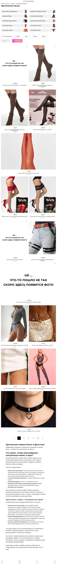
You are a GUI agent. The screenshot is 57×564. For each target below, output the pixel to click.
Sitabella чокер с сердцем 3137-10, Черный (28, 431)
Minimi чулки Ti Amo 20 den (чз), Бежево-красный (14, 216)
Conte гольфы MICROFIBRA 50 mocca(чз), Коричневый (14, 130)
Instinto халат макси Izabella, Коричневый (14, 85)
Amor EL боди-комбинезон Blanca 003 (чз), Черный (42, 388)
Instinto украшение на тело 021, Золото (42, 345)
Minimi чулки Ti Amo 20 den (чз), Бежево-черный (42, 216)
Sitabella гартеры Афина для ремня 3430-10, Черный (42, 260)
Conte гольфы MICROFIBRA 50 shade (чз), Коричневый (42, 86)
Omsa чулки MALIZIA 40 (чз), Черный (42, 129)
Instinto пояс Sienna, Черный (14, 259)
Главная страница (5, 3)
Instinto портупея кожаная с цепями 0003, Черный (14, 345)
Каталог (13, 3)
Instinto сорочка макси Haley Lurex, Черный (28, 302)
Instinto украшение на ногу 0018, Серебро (14, 388)
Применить (17, 40)
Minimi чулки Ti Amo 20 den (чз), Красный (28, 173)
